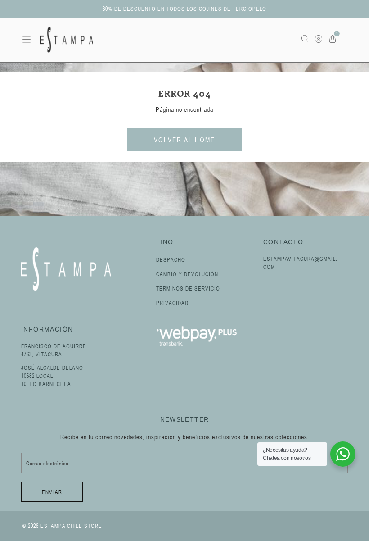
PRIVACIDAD (172, 302)
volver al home (184, 139)
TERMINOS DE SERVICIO (188, 288)
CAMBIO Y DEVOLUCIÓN (187, 273)
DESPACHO (170, 259)
